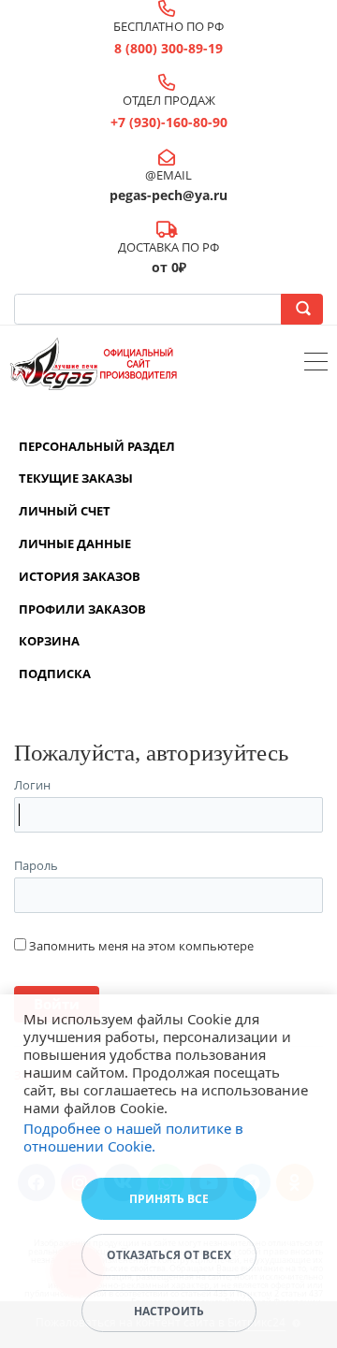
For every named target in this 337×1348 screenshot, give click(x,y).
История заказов (79, 576)
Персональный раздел (97, 446)
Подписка (55, 673)
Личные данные (75, 543)
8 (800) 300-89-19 (168, 48)
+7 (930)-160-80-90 (168, 122)
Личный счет (64, 510)
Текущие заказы (76, 478)
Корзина (49, 640)
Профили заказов (82, 609)
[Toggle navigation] (316, 364)
